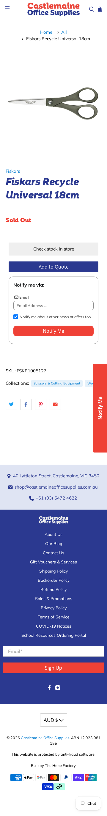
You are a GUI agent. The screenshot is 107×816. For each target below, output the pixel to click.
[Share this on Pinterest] (40, 404)
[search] (91, 9)
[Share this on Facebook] (26, 404)
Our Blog (53, 543)
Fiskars (13, 171)
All (64, 32)
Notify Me (53, 331)
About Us (53, 534)
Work (91, 383)
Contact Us (53, 552)
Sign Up (53, 668)
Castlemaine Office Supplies (45, 737)
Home (46, 32)
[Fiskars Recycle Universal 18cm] (53, 102)
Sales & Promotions (53, 598)
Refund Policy (53, 589)
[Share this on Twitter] (11, 404)
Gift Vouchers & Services (53, 562)
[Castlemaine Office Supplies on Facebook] (49, 688)
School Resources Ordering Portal (53, 635)
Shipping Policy (53, 571)
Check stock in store (53, 249)
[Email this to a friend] (55, 404)
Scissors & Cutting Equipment (57, 383)
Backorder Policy (54, 580)
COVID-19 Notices (53, 626)
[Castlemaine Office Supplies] (53, 9)
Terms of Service (54, 617)
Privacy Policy (54, 607)
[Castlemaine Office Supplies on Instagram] (57, 688)
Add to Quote (54, 267)
